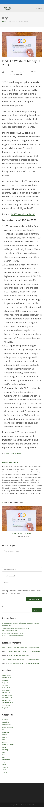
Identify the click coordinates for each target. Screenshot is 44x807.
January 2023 (6, 693)
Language (5, 750)
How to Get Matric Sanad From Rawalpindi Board (23, 648)
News (4, 752)
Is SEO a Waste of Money (13, 454)
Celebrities (5, 722)
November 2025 (7, 675)
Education (5, 732)
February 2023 (6, 690)
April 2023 (5, 685)
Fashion (4, 735)
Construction (6, 725)
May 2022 (5, 708)
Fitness (4, 737)
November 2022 (7, 698)
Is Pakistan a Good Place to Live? (12, 633)
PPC (3, 755)
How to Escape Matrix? (9, 631)
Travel (4, 770)
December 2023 (7, 678)
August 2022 (6, 705)
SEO (6, 75)
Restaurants (6, 760)
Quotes (4, 757)
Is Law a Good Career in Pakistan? (12, 636)
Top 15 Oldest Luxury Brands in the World (15, 628)
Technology (6, 767)
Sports (4, 765)
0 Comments (17, 75)
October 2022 (6, 700)
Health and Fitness (8, 745)
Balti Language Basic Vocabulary (19, 655)
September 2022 (7, 703)
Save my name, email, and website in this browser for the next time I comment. (21, 592)
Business (5, 720)
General (4, 742)
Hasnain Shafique (11, 72)
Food (4, 740)
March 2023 (6, 688)
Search (4, 607)
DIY (3, 730)
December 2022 (7, 695)
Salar (3, 648)
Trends (4, 772)
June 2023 (5, 680)
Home (4, 21)
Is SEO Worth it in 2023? (23, 214)
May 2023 (5, 683)
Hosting (4, 747)
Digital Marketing (7, 727)
